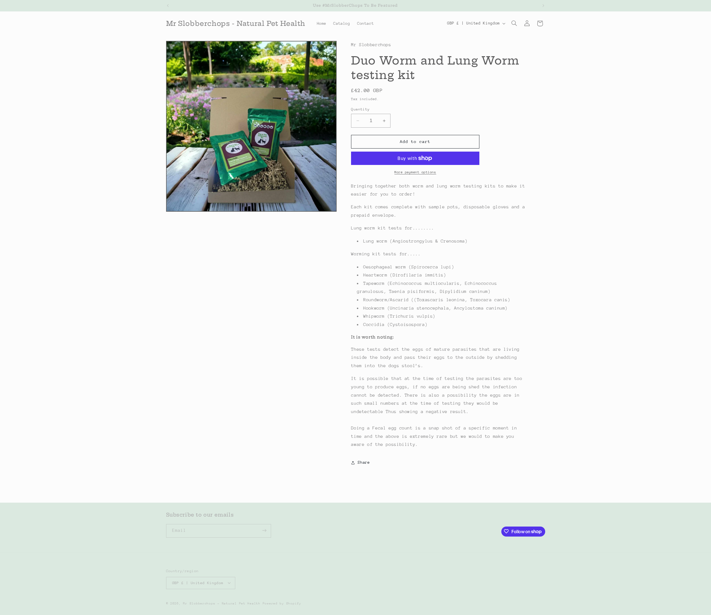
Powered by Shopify (282, 603)
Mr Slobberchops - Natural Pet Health (221, 603)
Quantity (360, 109)
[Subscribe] (264, 530)
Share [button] (364, 462)
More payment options (415, 172)
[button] (514, 23)
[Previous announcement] (168, 5)
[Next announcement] (543, 5)
